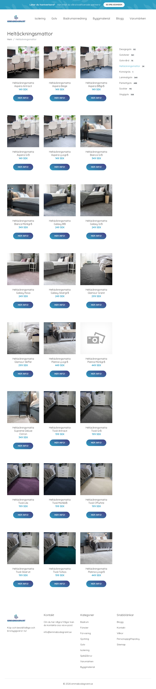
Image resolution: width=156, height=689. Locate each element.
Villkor (120, 633)
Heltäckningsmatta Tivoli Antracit (60, 429)
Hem (9, 39)
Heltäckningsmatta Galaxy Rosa (23, 291)
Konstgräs (126, 71)
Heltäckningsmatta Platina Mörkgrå (96, 360)
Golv (54, 18)
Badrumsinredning (75, 18)
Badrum (84, 622)
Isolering (40, 18)
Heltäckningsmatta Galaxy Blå (60, 222)
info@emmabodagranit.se (58, 632)
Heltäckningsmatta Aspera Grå (23, 153)
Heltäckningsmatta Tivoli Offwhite (96, 501)
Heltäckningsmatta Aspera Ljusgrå (60, 153)
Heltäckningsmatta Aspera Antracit (23, 84)
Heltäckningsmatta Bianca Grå (96, 153)
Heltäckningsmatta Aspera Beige (60, 84)
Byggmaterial (101, 18)
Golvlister (126, 54)
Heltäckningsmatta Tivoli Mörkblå (60, 501)
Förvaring (85, 633)
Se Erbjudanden (114, 4)
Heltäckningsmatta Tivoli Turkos (60, 570)
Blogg (120, 18)
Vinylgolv (126, 94)
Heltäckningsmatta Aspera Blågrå (96, 84)
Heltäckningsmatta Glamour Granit (96, 291)
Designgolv (127, 49)
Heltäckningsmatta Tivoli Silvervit (23, 570)
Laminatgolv (128, 77)
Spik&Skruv (86, 655)
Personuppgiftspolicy (128, 638)
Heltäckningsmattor (131, 66)
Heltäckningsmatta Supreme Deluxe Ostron (23, 431)
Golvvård (126, 60)
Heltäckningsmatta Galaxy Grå (96, 222)
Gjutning (84, 638)
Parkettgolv (128, 83)
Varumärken (138, 18)
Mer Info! (23, 98)
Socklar (125, 88)
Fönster (84, 627)
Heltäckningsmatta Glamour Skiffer (23, 360)
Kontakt (121, 627)
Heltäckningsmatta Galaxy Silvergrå (60, 291)
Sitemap (121, 644)
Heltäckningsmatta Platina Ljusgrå (60, 360)
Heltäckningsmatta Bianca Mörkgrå (23, 222)
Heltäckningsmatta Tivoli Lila (23, 501)
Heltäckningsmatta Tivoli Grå (96, 429)
